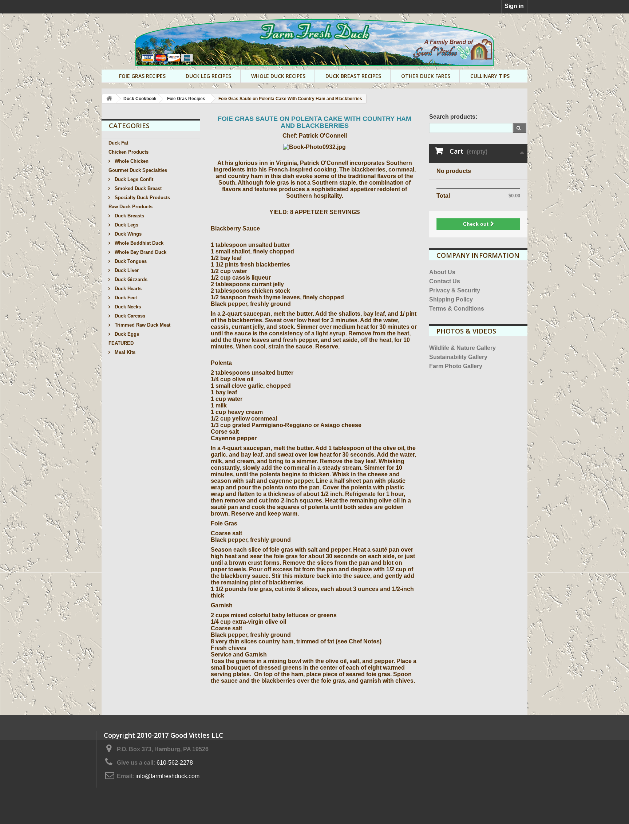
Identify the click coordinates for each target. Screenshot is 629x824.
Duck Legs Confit (133, 179)
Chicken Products (128, 152)
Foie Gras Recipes (142, 75)
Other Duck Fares (425, 75)
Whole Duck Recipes (278, 75)
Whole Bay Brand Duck (139, 252)
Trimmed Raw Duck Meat (141, 325)
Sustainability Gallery (458, 357)
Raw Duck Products (130, 206)
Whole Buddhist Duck (138, 243)
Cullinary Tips (490, 75)
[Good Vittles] (314, 42)
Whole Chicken (131, 161)
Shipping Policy (451, 299)
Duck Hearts (127, 288)
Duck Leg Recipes (208, 75)
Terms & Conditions (456, 308)
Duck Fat (118, 143)
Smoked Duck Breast (137, 188)
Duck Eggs (126, 334)
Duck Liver (126, 270)
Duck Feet (125, 297)
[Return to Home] (109, 98)
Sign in (514, 6)
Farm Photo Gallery (455, 366)
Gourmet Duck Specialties (137, 170)
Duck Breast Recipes (353, 75)
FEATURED (121, 343)
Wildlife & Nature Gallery (462, 348)
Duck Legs (125, 225)
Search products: (453, 117)
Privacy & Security (454, 290)
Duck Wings (127, 234)
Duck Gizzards (130, 279)
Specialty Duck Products (141, 197)
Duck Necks (127, 307)
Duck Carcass (129, 316)
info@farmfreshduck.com (167, 776)
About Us (442, 272)
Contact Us (444, 281)
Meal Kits (124, 352)
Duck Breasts (128, 215)
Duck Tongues (130, 261)
